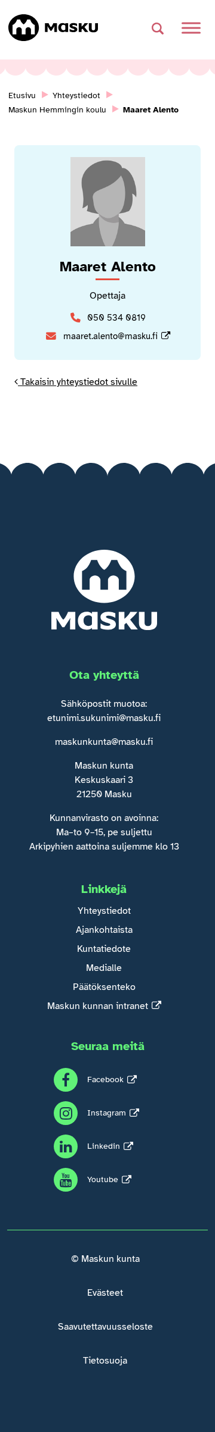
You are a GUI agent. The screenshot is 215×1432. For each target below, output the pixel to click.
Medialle (104, 968)
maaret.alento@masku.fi (110, 336)
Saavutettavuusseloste (105, 1327)
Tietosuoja (105, 1361)
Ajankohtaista (104, 930)
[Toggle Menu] (191, 27)
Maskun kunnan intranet (97, 1006)
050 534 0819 (116, 317)
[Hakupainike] (158, 28)
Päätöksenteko (104, 987)
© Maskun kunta (105, 1259)
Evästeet (105, 1293)
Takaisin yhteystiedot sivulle (77, 382)
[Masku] (53, 27)
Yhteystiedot (104, 911)
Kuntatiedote (104, 949)
